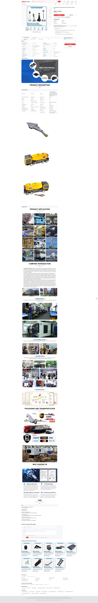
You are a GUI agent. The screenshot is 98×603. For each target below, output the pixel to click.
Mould (33, 5)
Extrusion (50, 579)
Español (33, 598)
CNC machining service (65, 579)
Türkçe (64, 598)
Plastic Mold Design (38, 591)
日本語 (57, 598)
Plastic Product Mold (31, 591)
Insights (68, 597)
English (31, 598)
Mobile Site (65, 597)
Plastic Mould (36, 5)
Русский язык (42, 598)
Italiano (45, 598)
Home (22, 5)
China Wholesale (46, 597)
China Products (34, 597)
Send (27, 537)
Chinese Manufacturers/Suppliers (39, 597)
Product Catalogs (32, 576)
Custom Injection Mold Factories (69, 591)
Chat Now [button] (70, 46)
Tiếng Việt (66, 598)
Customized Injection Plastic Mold (26, 593)
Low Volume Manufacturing (24, 579)
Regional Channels (58, 597)
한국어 (55, 598)
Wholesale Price (50, 597)
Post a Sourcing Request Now (43, 537)
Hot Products (30, 597)
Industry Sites (54, 597)
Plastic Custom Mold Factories (52, 591)
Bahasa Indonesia (70, 598)
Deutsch (47, 598)
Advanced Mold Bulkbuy (43, 593)
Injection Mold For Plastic (61, 591)
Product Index (62, 597)
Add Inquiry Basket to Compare (37, 31)
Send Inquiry (70, 44)
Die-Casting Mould (37, 579)
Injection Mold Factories (25, 591)
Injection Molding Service (24, 580)
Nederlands (50, 598)
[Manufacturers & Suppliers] (25, 1)
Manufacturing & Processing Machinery (28, 5)
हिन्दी (59, 598)
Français (39, 598)
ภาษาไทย (61, 598)
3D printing (36, 580)
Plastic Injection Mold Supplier (35, 593)
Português (36, 598)
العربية (53, 598)
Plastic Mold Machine (44, 591)
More (22, 594)
